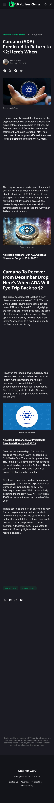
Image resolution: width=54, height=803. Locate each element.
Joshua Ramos (15, 60)
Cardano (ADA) (34, 131)
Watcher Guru (27, 770)
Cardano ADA (10, 588)
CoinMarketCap (11, 458)
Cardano (7, 35)
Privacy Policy (27, 786)
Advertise (25, 782)
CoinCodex (9, 483)
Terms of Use (37, 782)
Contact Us (13, 782)
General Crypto (18, 35)
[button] (4, 4)
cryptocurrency (28, 588)
